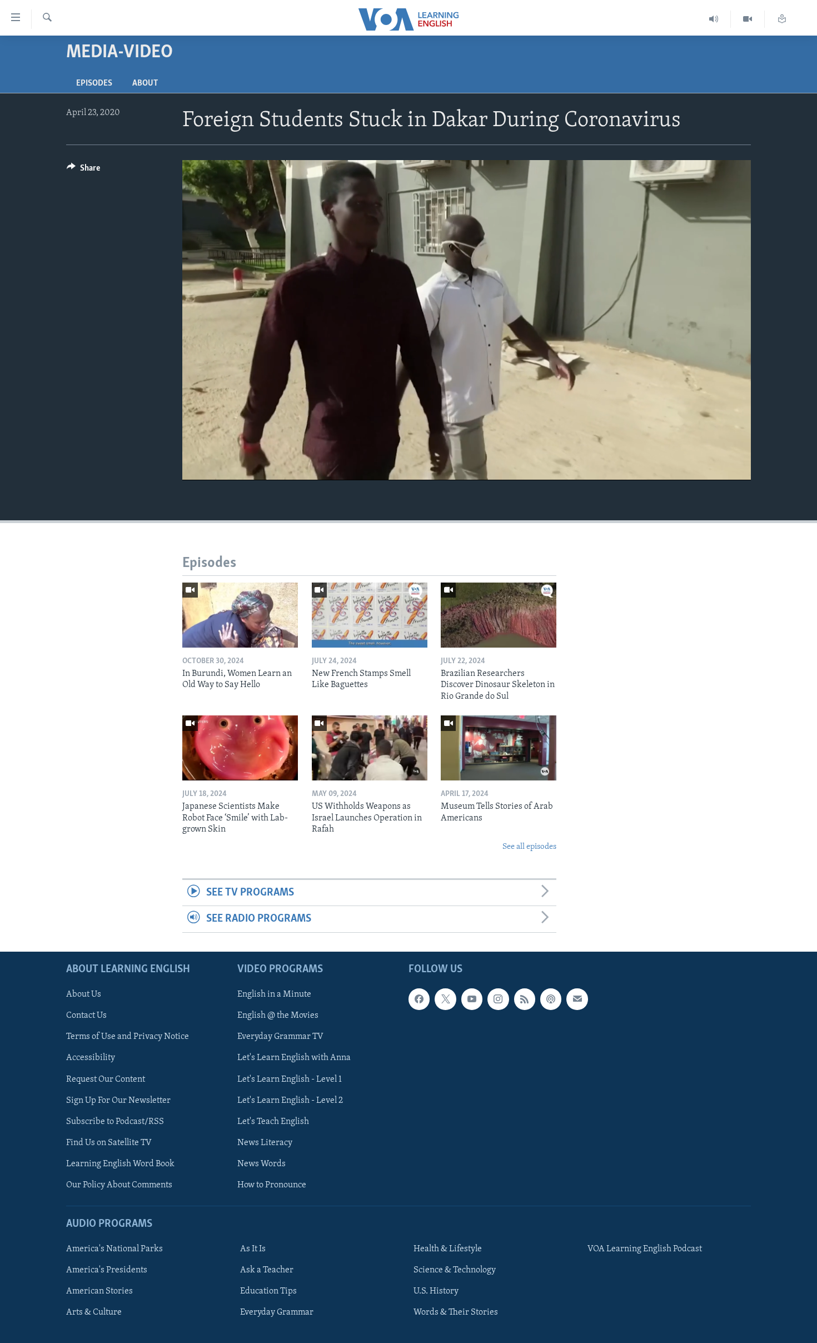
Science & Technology (455, 1270)
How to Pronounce (271, 1184)
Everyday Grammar (276, 1312)
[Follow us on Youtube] (471, 998)
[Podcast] (550, 998)
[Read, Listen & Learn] (782, 19)
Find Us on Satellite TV (109, 1142)
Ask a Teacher (266, 1270)
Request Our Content (105, 1079)
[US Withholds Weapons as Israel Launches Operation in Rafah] (369, 747)
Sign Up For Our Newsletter (118, 1100)
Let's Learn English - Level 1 (289, 1079)
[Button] (83, 170)
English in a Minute (274, 994)
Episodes (94, 83)
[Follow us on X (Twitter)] (445, 998)
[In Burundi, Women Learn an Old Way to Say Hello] (240, 615)
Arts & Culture (94, 1312)
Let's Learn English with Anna (294, 1057)
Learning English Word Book (120, 1163)
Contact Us (86, 1015)
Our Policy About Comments (119, 1184)
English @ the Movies (277, 1015)
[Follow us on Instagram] (498, 998)
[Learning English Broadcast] (714, 19)
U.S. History (436, 1291)
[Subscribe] (576, 998)
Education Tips (268, 1291)
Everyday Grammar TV (280, 1036)
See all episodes (529, 847)
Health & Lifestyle (448, 1249)
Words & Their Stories (456, 1312)
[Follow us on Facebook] (419, 998)
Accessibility (90, 1057)
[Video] (748, 19)
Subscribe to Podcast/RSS (115, 1121)
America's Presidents (106, 1270)
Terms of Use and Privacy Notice (127, 1036)
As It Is (253, 1249)
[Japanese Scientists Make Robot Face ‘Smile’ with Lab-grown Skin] (240, 747)
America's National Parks (114, 1249)
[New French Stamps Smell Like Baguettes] (369, 615)
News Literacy (264, 1142)
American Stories (99, 1291)
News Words (261, 1163)
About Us (83, 994)
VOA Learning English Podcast (644, 1249)
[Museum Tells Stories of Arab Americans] (498, 747)
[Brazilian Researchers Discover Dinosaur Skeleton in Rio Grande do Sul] (498, 615)
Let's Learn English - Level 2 (290, 1100)
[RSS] (524, 998)
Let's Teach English (273, 1121)
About (145, 83)
